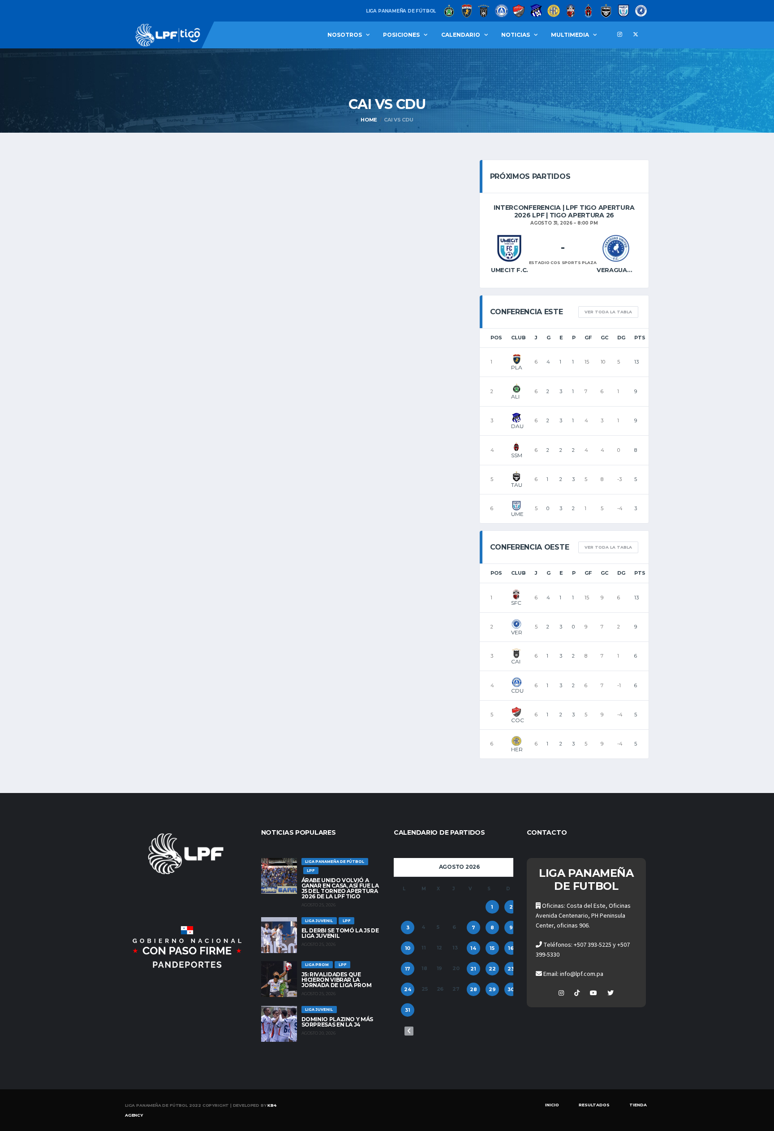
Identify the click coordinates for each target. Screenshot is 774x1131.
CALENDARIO (460, 34)
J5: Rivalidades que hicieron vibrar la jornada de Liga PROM (336, 979)
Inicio (552, 1104)
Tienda (638, 1104)
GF (588, 337)
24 (407, 989)
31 (407, 1010)
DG (621, 337)
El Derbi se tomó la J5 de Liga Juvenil (340, 933)
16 (511, 948)
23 (510, 969)
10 (408, 948)
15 (492, 948)
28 (473, 989)
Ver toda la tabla (608, 311)
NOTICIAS (515, 34)
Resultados (594, 1104)
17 (408, 969)
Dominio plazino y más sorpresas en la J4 (337, 1022)
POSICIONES (401, 34)
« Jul (408, 1031)
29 (492, 989)
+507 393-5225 (592, 944)
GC (604, 337)
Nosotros (344, 34)
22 (492, 969)
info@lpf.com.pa (581, 974)
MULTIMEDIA (570, 34)
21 (473, 969)
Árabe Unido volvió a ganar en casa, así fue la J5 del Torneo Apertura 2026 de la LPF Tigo (340, 888)
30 (510, 989)
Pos (496, 337)
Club (518, 337)
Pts (639, 337)
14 (473, 948)
